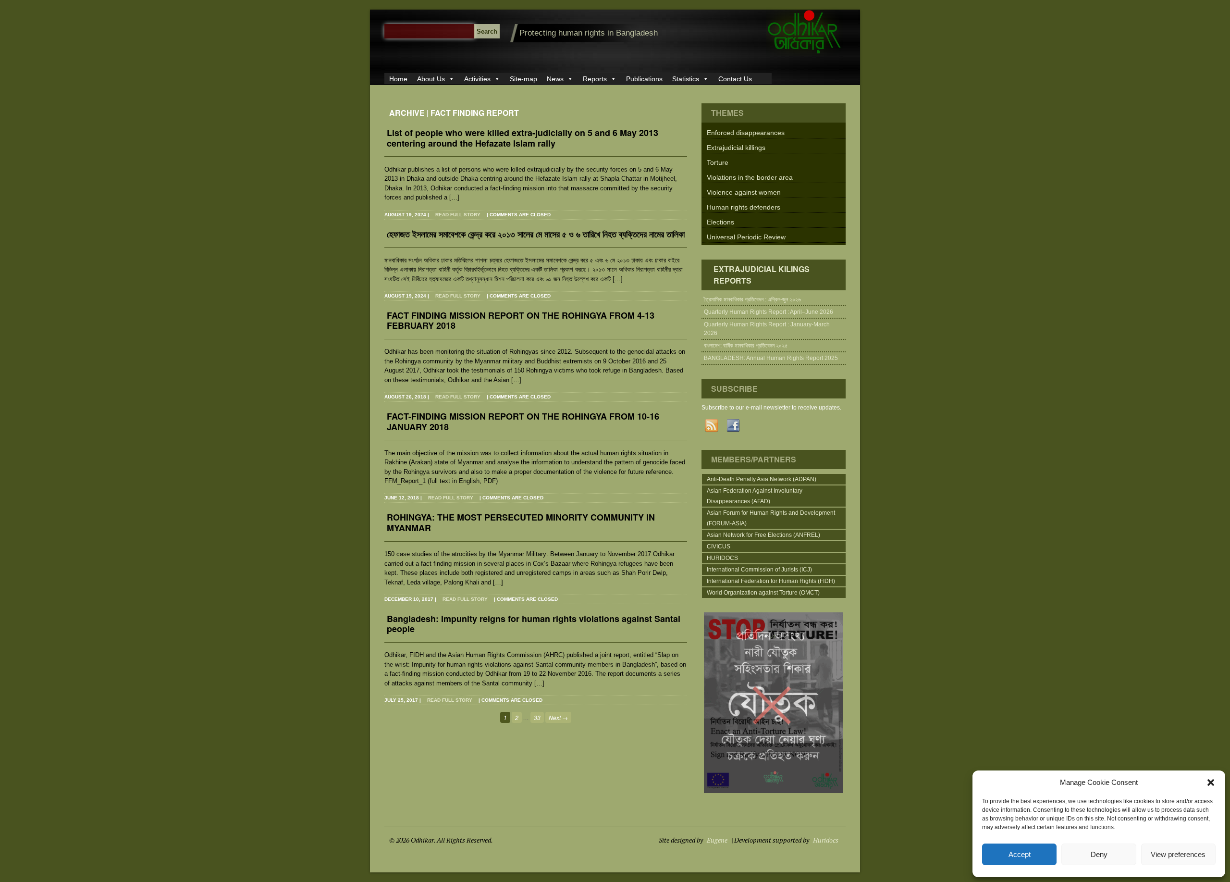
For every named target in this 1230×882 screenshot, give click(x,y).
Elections (720, 222)
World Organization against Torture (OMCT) (763, 592)
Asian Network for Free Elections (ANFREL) (763, 535)
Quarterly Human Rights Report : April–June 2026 (768, 312)
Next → (558, 717)
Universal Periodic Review (746, 237)
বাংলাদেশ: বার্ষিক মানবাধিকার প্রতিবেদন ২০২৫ (745, 345)
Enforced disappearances (746, 133)
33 (537, 717)
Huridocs (825, 840)
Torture (717, 162)
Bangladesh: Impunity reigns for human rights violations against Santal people (533, 624)
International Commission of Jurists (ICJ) (759, 569)
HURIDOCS (722, 558)
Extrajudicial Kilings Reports (761, 274)
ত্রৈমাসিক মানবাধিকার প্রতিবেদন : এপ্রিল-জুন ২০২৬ (752, 299)
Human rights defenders (743, 207)
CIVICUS (718, 546)
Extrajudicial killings (736, 147)
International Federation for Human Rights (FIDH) (771, 581)
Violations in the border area (750, 177)
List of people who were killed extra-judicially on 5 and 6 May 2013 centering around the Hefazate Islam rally (522, 138)
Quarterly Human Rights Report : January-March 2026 (767, 328)
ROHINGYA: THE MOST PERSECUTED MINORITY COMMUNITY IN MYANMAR (521, 523)
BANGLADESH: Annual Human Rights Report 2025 (771, 358)
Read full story (457, 214)
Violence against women (744, 192)
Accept (1020, 854)
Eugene (717, 840)
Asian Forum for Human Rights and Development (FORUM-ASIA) (771, 518)
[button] (1211, 782)
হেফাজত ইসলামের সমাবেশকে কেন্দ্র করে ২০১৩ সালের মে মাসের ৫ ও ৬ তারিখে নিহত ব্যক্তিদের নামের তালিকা (536, 234)
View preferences (1178, 854)
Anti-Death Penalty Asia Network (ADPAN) (761, 479)
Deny (1099, 854)
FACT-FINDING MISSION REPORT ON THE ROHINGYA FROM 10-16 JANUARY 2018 (523, 422)
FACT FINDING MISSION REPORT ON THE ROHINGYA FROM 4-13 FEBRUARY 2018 (520, 321)
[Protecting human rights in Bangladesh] (804, 53)
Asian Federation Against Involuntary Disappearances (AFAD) (754, 496)
